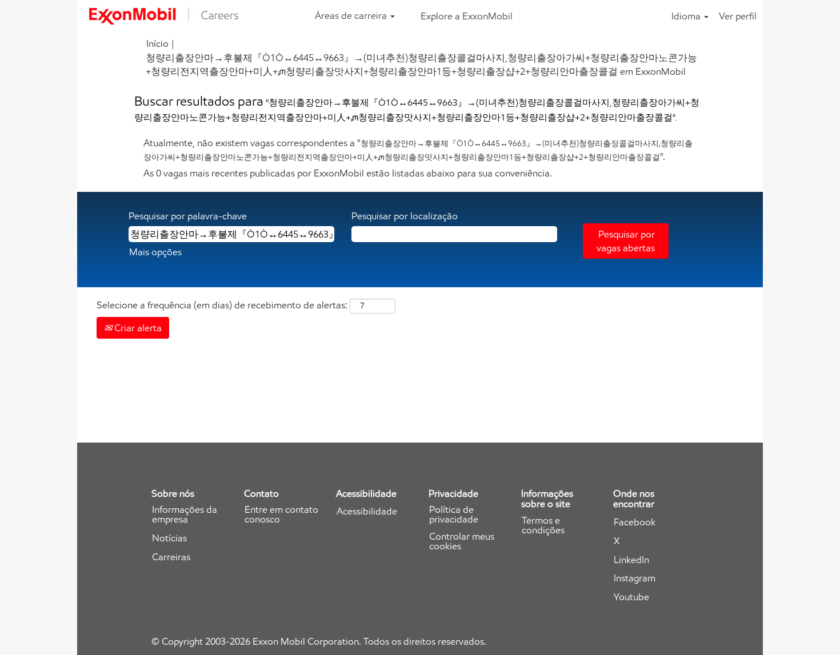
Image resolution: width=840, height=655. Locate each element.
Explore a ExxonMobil (467, 16)
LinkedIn (631, 559)
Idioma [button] (687, 16)
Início (157, 43)
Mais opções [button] (155, 252)
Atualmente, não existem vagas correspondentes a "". (418, 149)
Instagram (634, 578)
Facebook (634, 522)
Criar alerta (137, 327)
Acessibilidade (367, 511)
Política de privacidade (453, 514)
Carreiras (171, 557)
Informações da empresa (184, 514)
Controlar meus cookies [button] (461, 541)
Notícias (169, 538)
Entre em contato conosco (281, 514)
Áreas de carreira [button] (352, 15)
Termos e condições (543, 525)
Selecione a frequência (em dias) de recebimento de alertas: (222, 305)
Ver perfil (738, 16)
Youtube (631, 597)
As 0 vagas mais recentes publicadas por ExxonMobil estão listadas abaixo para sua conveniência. (347, 173)
